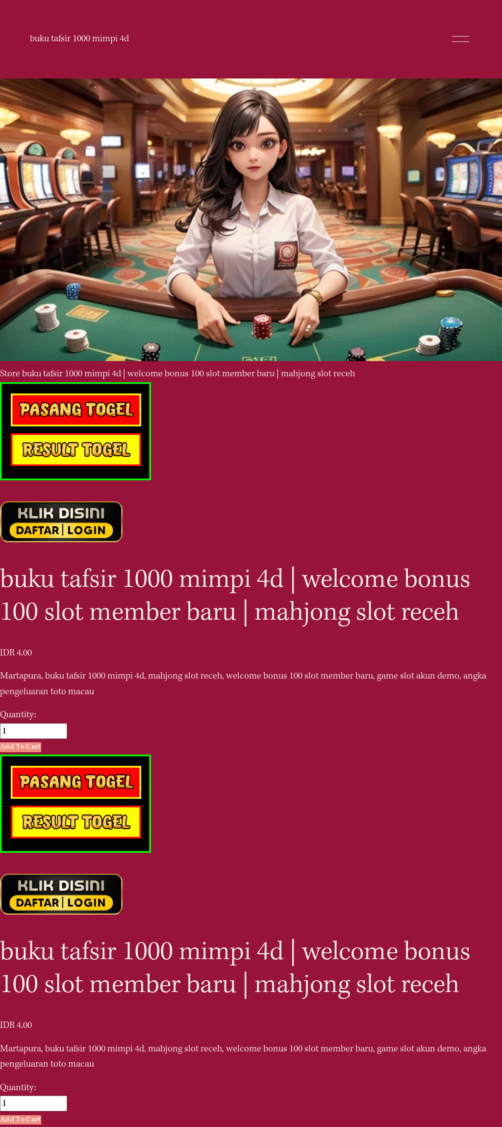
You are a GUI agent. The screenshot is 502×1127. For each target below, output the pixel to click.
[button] (20, 747)
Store (10, 373)
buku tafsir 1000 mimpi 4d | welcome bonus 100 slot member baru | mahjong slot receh (188, 373)
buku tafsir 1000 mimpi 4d (79, 38)
